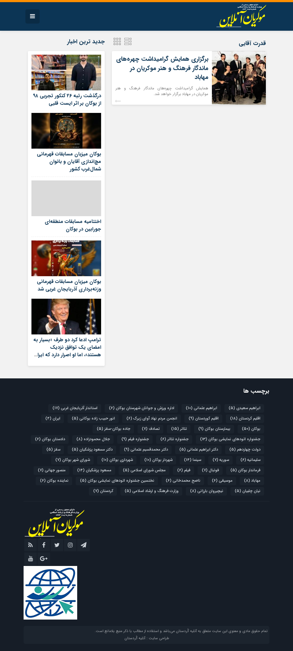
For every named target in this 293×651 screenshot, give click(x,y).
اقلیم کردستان (245, 419)
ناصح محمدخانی (183, 481)
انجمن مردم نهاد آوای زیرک (151, 419)
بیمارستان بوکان (214, 429)
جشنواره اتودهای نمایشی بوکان (230, 439)
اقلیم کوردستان (204, 419)
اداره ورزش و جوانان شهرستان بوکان (141, 408)
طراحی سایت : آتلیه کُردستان (146, 638)
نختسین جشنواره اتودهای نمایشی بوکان (117, 481)
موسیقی (222, 481)
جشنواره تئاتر (174, 439)
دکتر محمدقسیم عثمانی (146, 450)
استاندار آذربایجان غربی (75, 408)
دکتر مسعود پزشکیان (92, 450)
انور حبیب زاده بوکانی (93, 419)
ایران (52, 419)
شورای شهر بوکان (72, 460)
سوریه (221, 460)
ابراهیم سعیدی (244, 408)
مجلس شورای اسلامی (144, 470)
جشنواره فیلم (135, 439)
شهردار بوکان (158, 460)
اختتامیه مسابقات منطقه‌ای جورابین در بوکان (73, 225)
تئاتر (179, 429)
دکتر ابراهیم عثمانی (198, 450)
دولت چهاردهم (244, 450)
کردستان (103, 491)
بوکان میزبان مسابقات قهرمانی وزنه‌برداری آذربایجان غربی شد (69, 285)
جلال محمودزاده (93, 439)
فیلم (183, 470)
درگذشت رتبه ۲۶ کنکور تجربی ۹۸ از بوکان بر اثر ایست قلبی (67, 99)
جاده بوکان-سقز (113, 429)
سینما (192, 460)
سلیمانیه (250, 460)
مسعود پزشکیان (94, 470)
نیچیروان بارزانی (206, 491)
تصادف (151, 429)
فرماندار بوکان (245, 470)
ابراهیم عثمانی (201, 408)
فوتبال (210, 470)
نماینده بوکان (54, 481)
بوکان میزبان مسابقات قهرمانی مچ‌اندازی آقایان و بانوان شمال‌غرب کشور (69, 161)
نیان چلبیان (247, 491)
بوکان (251, 429)
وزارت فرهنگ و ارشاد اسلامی (152, 491)
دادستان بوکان (50, 439)
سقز (53, 450)
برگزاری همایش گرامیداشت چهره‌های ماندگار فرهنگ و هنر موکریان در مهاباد (162, 68)
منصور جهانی (52, 470)
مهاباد (252, 481)
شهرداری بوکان (117, 460)
